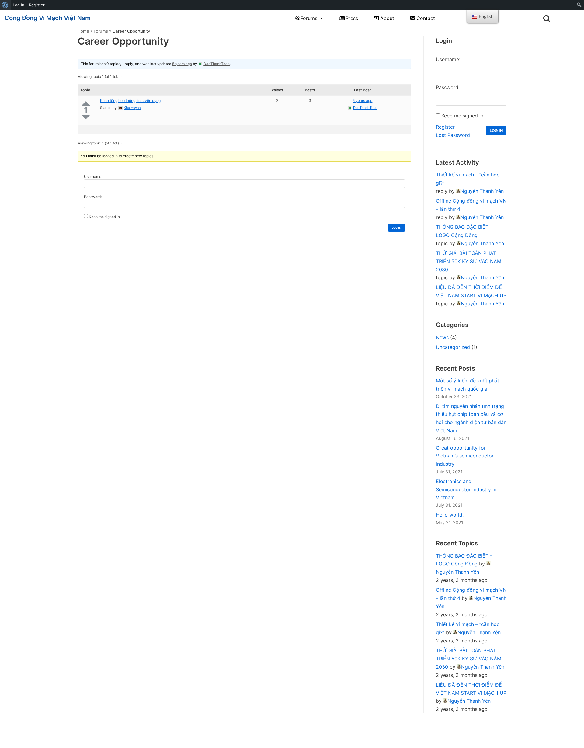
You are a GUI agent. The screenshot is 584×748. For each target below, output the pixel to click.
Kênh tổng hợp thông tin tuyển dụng (130, 100)
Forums (309, 18)
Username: (93, 176)
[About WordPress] (5, 5)
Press (352, 18)
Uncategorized (453, 347)
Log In (18, 4)
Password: (93, 196)
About (387, 18)
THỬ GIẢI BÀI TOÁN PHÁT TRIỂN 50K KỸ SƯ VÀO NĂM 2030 (468, 261)
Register (37, 4)
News (442, 337)
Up (85, 103)
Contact (425, 18)
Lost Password (453, 135)
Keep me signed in (104, 216)
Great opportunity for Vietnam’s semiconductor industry (465, 456)
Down (85, 117)
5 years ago (182, 63)
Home (83, 31)
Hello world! (450, 515)
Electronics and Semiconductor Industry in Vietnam (466, 489)
